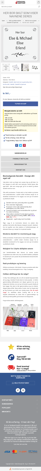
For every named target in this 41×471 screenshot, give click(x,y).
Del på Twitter (20, 145)
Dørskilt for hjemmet (20, 84)
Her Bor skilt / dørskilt (8, 84)
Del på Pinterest (24, 145)
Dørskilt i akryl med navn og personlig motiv (20, 82)
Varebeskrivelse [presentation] (20, 153)
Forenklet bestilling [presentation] (20, 159)
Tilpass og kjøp (20, 104)
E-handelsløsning (16, 469)
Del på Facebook (16, 145)
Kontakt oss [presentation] (20, 170)
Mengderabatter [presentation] (20, 164)
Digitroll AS (29, 469)
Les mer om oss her (20, 444)
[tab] (20, 153)
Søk (39, 6)
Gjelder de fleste (21, 370)
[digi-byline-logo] (10, 469)
